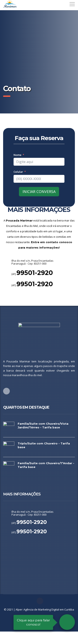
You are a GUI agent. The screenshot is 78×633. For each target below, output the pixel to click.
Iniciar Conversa (39, 191)
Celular (18, 172)
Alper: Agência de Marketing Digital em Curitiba (45, 609)
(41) (32, 274)
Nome (17, 155)
